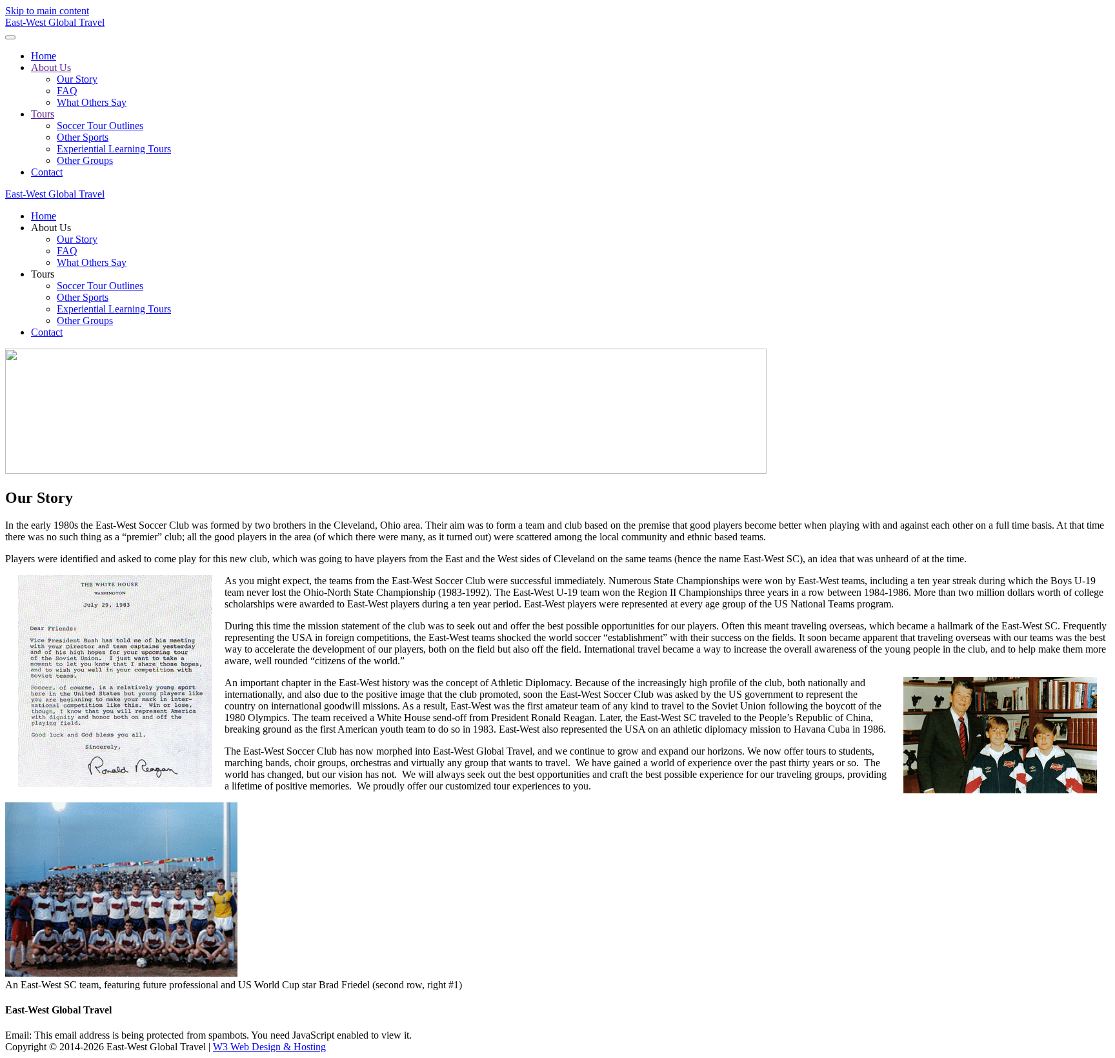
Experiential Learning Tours (114, 148)
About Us (51, 67)
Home (43, 55)
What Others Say (91, 102)
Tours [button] (42, 274)
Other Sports (82, 137)
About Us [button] (51, 227)
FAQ (67, 90)
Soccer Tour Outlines (100, 125)
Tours (42, 113)
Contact (47, 172)
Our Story (77, 79)
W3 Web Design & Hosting (269, 1046)
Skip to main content (47, 10)
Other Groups (85, 160)
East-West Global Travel (55, 22)
